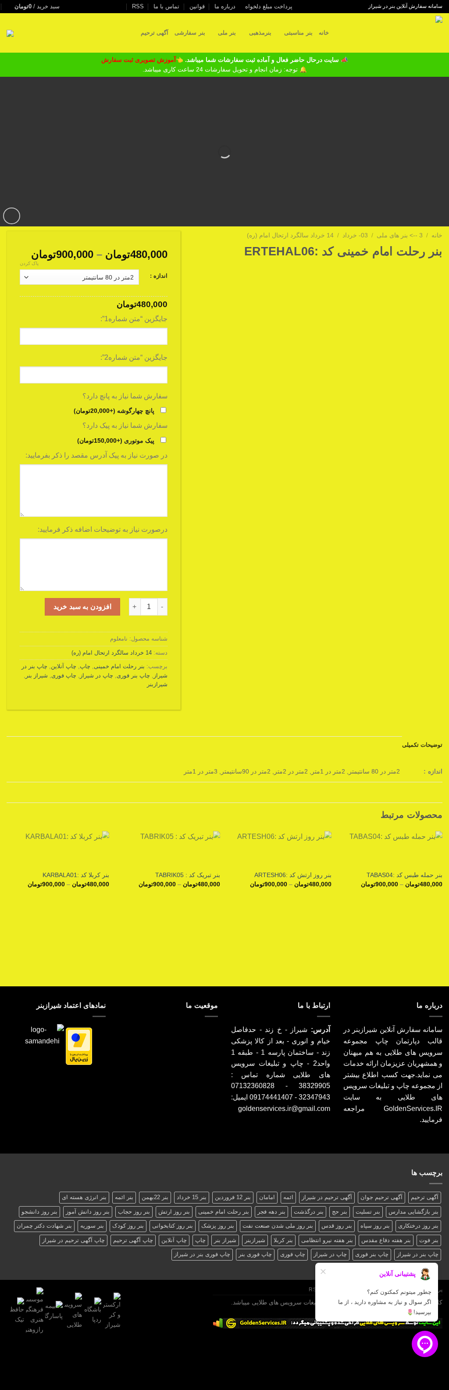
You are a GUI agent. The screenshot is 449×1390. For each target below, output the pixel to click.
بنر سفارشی (190, 32)
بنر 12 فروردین (233, 1197)
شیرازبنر (157, 684)
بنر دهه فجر (271, 1211)
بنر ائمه (124, 1197)
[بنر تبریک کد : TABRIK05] (169, 848)
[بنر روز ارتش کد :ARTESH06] (280, 848)
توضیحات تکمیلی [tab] (422, 745)
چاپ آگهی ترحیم (133, 1240)
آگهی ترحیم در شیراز (327, 1197)
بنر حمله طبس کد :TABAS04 (404, 874)
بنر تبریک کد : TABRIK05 (187, 874)
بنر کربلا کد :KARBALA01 (76, 874)
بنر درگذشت (309, 1211)
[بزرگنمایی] (11, 216)
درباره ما (224, 6)
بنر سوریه (92, 1225)
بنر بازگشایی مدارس (413, 1211)
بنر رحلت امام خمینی (119, 666)
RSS (138, 6)
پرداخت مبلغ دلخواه (268, 6)
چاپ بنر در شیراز (417, 1254)
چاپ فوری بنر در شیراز (202, 1254)
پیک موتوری (115, 440)
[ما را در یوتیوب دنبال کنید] (80, 7)
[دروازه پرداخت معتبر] (79, 1046)
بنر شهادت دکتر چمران (44, 1225)
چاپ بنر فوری (133, 675)
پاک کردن (29, 263)
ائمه (288, 1197)
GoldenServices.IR (413, 1108)
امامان (267, 1197)
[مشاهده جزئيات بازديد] (218, 1322)
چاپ (85, 666)
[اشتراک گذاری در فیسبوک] (437, 271)
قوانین (197, 6)
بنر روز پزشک (217, 1225)
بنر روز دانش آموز (88, 1211)
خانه (324, 32)
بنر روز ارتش (174, 1211)
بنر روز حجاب (134, 1211)
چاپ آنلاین (63, 666)
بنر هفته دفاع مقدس (386, 1240)
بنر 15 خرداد (192, 1197)
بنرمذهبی (260, 32)
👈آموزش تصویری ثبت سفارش (143, 60)
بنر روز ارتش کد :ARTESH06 (292, 874)
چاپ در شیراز (96, 675)
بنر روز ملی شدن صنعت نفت (277, 1225)
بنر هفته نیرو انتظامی (327, 1240)
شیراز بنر (36, 675)
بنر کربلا (283, 1240)
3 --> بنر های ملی (400, 235)
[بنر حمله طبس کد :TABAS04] (391, 848)
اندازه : (158, 276)
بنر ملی (227, 32)
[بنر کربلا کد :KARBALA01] (58, 848)
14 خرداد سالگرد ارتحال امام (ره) (290, 235)
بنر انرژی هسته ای (84, 1197)
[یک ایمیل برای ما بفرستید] (114, 7)
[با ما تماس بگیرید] (106, 7)
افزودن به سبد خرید (82, 606)
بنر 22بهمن (155, 1197)
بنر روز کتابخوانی (172, 1225)
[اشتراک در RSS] (89, 7)
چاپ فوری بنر (255, 1254)
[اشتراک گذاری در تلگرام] (394, 271)
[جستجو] (338, 33)
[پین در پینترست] (404, 271)
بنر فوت (428, 1240)
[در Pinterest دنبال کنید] (97, 7)
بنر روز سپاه (375, 1225)
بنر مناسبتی (298, 32)
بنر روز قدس (336, 1225)
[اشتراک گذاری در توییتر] (426, 271)
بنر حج (339, 1211)
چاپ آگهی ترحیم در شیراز (73, 1240)
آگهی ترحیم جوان (381, 1197)
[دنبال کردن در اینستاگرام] (122, 7)
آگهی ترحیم (154, 32)
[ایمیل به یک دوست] (415, 271)
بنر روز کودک (128, 1225)
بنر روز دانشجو (39, 1211)
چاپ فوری (63, 675)
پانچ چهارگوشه (114, 410)
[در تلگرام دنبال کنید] (72, 7)
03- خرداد (355, 235)
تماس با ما (166, 6)
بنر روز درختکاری (418, 1225)
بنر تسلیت (368, 1211)
